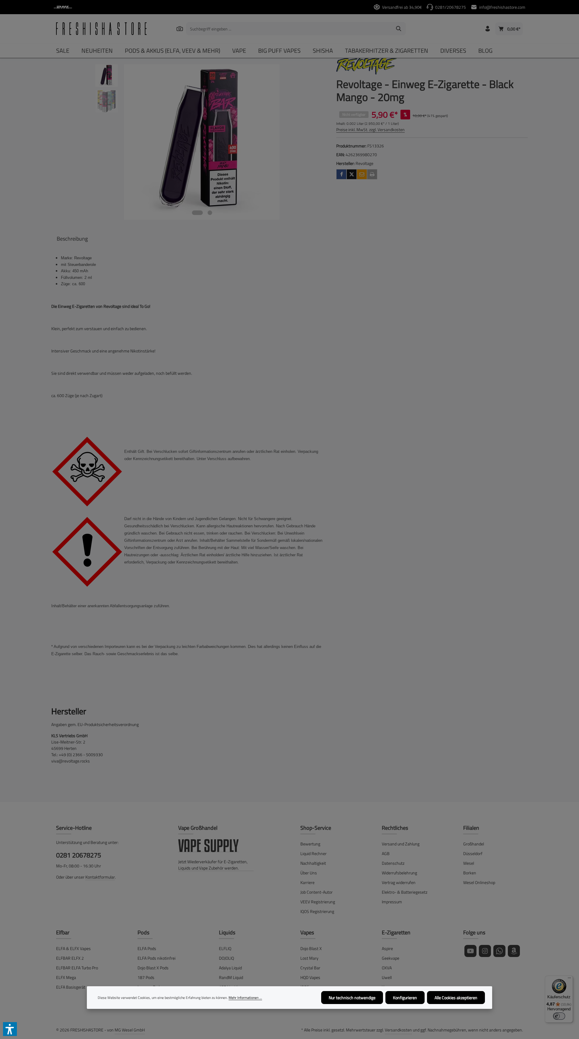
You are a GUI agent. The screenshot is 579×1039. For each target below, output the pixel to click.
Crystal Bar (310, 968)
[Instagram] (485, 951)
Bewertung (310, 844)
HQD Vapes (310, 977)
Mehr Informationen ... (245, 997)
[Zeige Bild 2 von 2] (209, 212)
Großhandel (473, 844)
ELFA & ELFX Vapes (73, 948)
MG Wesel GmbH (130, 1030)
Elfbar (62, 932)
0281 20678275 (78, 855)
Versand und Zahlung (400, 844)
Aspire (387, 948)
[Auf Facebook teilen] (341, 174)
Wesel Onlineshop (479, 882)
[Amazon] (514, 951)
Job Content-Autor (316, 892)
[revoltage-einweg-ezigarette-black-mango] (202, 142)
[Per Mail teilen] (362, 174)
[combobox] (289, 28)
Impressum (392, 901)
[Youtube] (470, 951)
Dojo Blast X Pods (153, 968)
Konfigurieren (405, 997)
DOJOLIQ (226, 958)
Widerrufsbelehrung (399, 873)
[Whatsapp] (499, 951)
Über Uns (308, 873)
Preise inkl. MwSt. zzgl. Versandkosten (370, 129)
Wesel (468, 863)
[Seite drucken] (372, 174)
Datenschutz (393, 863)
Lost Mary (309, 958)
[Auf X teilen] (351, 174)
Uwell (387, 977)
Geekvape (390, 958)
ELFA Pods (147, 948)
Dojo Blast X (311, 948)
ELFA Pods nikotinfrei (157, 958)
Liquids (227, 932)
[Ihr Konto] (487, 28)
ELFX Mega (66, 977)
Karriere (307, 882)
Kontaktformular (100, 877)
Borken (469, 873)
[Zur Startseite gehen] (101, 28)
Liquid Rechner (313, 853)
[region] (187, 142)
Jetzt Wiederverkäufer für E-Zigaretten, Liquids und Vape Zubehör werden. (213, 864)
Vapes (307, 932)
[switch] (559, 1016)
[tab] (72, 238)
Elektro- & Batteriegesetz (404, 892)
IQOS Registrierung (317, 911)
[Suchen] (179, 28)
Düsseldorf (472, 853)
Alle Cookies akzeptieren (456, 997)
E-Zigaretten (396, 932)
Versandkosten (398, 1030)
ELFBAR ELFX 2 (70, 958)
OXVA (387, 968)
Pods (143, 932)
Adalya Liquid (230, 968)
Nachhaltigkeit (313, 863)
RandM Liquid (231, 977)
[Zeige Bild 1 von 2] (197, 212)
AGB (386, 853)
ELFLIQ (225, 948)
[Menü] (569, 979)
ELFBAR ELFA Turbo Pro (77, 968)
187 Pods (146, 977)
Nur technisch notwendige (352, 997)
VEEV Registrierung (317, 901)
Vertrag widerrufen (399, 882)
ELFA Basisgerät (70, 987)
